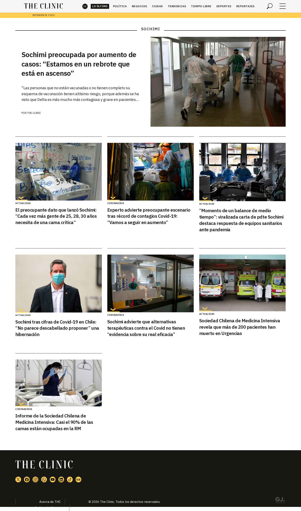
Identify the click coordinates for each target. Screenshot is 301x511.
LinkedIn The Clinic (61, 479)
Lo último (100, 6)
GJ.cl (280, 501)
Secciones (283, 6)
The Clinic (85, 6)
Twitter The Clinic (18, 479)
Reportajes (245, 6)
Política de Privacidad (50, 508)
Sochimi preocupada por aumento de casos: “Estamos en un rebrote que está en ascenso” (79, 64)
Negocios (139, 6)
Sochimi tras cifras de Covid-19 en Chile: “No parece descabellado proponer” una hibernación (57, 328)
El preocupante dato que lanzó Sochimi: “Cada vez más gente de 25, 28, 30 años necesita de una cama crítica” (56, 216)
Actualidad (23, 203)
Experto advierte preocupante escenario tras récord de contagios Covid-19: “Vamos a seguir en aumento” (148, 216)
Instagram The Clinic (35, 479)
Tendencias (177, 6)
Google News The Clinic (78, 479)
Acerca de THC (50, 502)
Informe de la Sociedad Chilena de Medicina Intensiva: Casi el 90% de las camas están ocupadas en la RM (54, 422)
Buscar (270, 6)
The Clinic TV (52, 479)
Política (120, 6)
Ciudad (157, 6)
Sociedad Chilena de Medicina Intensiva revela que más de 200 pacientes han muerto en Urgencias (239, 327)
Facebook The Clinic (27, 479)
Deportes (223, 6)
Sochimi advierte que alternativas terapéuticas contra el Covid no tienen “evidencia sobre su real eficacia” (146, 328)
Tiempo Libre (201, 6)
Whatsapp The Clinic (44, 479)
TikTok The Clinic (70, 479)
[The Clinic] (43, 6)
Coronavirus (115, 203)
